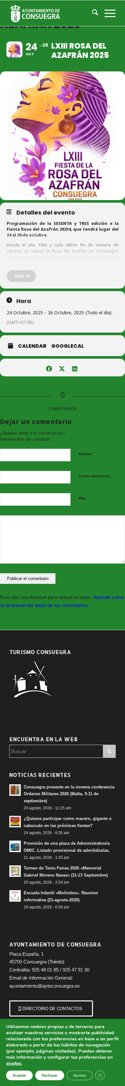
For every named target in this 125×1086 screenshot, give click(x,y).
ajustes (13, 1063)
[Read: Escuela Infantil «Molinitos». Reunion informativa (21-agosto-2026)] (15, 896)
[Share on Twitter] (61, 367)
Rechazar (50, 1075)
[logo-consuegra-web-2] (51, 13)
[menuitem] (92, 13)
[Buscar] (92, 13)
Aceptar (19, 1075)
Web (82, 498)
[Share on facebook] (48, 367)
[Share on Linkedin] (74, 367)
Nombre (87, 453)
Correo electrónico (96, 476)
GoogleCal (67, 346)
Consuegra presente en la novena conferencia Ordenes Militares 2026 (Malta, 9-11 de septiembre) (69, 794)
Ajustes (79, 1075)
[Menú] (107, 13)
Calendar (32, 346)
